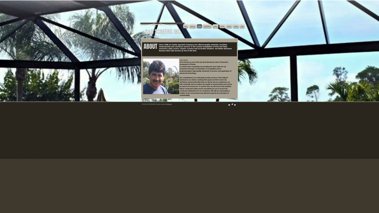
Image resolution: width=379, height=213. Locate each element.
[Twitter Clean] (232, 104)
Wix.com (169, 104)
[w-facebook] (229, 105)
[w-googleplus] (235, 105)
